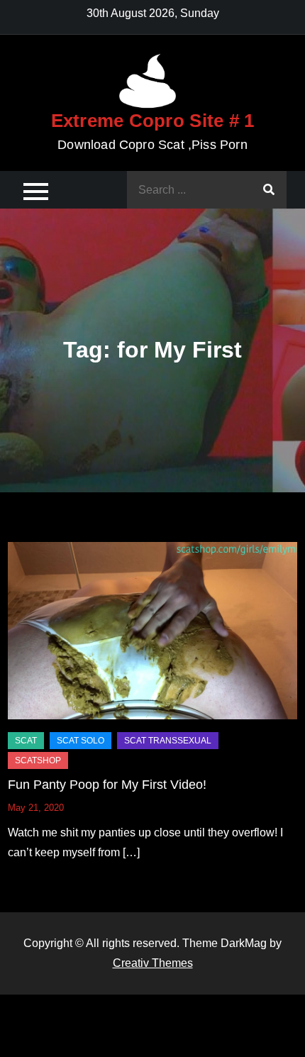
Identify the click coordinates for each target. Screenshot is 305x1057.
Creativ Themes (153, 963)
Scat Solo (80, 741)
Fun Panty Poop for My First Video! (107, 784)
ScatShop (38, 760)
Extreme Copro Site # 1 (153, 120)
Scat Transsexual (167, 741)
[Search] (269, 190)
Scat (26, 741)
